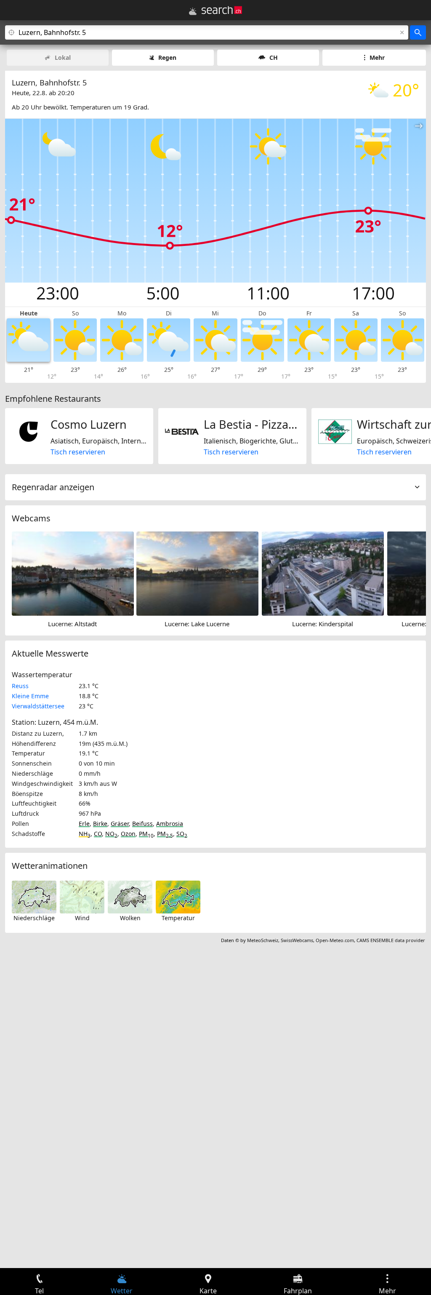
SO (181, 834)
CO (98, 834)
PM (146, 834)
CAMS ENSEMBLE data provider (391, 940)
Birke (100, 824)
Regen (167, 57)
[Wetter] (193, 11)
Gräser (120, 824)
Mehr (377, 57)
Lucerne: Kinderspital (322, 623)
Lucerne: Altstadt (72, 623)
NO (111, 834)
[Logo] (222, 10)
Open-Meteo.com (335, 940)
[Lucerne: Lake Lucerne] (197, 573)
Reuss (20, 686)
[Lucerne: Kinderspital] (323, 573)
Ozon (128, 834)
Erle (84, 824)
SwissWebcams (297, 940)
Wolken (130, 918)
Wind (82, 918)
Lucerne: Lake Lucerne (197, 623)
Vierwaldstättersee (38, 706)
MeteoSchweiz (262, 940)
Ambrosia (169, 824)
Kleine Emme (30, 696)
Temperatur (178, 918)
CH (273, 57)
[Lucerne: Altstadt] (73, 573)
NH (84, 834)
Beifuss (142, 824)
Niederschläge (34, 918)
